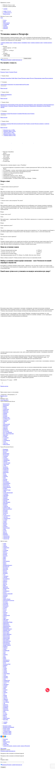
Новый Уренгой (7, 645)
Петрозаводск (6, 660)
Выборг (5, 406)
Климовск (5, 476)
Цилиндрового (33, 106)
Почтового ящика (25, 78)
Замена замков (6, 729)
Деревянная (3, 113)
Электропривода (11, 104)
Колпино (5, 416)
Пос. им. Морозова (7, 432)
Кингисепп (5, 412)
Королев (5, 480)
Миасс (4, 618)
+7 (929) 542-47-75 (7, 12)
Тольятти (5, 689)
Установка (11, 72)
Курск (4, 611)
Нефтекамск (6, 623)
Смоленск (5, 676)
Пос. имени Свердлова (8, 433)
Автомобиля (8, 78)
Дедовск (5, 457)
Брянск (4, 563)
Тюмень (5, 695)
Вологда (5, 570)
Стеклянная (19, 113)
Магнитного (39, 106)
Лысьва (5, 614)
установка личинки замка (6, 42)
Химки (4, 525)
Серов (4, 675)
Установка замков (7, 731)
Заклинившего (8, 94)
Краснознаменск (7, 487)
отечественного (4, 84)
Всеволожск (6, 405)
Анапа (4, 543)
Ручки (17, 104)
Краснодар (5, 604)
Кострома (5, 601)
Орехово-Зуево (6, 507)
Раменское (5, 513)
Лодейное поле (6, 418)
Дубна (4, 465)
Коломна (5, 479)
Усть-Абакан (6, 702)
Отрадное (5, 426)
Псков (4, 662)
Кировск (5, 414)
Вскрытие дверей (7, 734)
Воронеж (5, 572)
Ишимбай (5, 586)
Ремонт (15, 72)
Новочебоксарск (7, 641)
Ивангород (5, 410)
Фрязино (5, 523)
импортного (11, 84)
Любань (5, 421)
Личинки (3, 94)
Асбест (4, 549)
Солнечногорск (6, 518)
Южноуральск (6, 718)
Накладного (26, 106)
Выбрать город (4, 396)
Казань (4, 589)
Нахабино (5, 503)
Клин (4, 477)
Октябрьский (6, 650)
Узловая (5, 696)
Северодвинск (6, 673)
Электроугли (6, 538)
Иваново (5, 581)
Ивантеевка (6, 472)
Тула (4, 693)
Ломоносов (5, 420)
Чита (4, 711)
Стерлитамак (6, 681)
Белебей (5, 554)
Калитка (32, 113)
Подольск (5, 510)
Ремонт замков (6, 728)
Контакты (5, 28)
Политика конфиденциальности (8, 751)
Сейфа (12, 78)
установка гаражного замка (36, 42)
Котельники (6, 481)
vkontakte (5, 8)
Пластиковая (13, 113)
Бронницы (5, 449)
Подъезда (32, 78)
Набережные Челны (7, 622)
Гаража (19, 78)
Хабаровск (5, 704)
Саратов (5, 672)
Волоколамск (6, 453)
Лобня (4, 491)
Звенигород (6, 469)
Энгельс (5, 716)
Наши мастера (6, 741)
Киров (4, 597)
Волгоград (5, 569)
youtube (5, 723)
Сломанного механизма (6, 123)
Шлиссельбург (6, 444)
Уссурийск (5, 700)
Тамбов (5, 687)
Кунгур (5, 608)
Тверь (4, 688)
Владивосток (6, 566)
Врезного (16, 106)
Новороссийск (6, 638)
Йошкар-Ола (6, 588)
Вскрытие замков (7, 725)
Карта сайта (6, 744)
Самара (5, 669)
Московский (6, 499)
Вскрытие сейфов (7, 732)
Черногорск (6, 710)
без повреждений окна (19, 84)
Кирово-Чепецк (6, 599)
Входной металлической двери (19, 123)
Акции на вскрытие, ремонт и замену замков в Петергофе (16, 745)
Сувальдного (11, 106)
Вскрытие (3, 72)
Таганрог (5, 685)
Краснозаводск (6, 485)
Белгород (5, 553)
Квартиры (3, 78)
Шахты (5, 715)
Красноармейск (6, 483)
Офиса (16, 78)
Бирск (4, 559)
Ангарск (5, 546)
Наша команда (6, 22)
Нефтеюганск (6, 624)
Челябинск (5, 707)
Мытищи (5, 500)
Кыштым (5, 612)
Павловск (5, 428)
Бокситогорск (6, 403)
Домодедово (6, 464)
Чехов (4, 529)
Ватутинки (5, 450)
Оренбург (5, 654)
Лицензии (5, 27)
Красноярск (6, 605)
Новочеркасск (6, 642)
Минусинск (6, 619)
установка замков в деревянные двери (21, 42)
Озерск (4, 649)
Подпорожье (6, 431)
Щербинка (5, 534)
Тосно (4, 441)
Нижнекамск (6, 627)
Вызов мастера (6, 14)
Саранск (5, 670)
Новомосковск (6, 635)
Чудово (5, 530)
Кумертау (5, 607)
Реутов (4, 514)
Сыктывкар (6, 684)
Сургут (5, 683)
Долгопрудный (6, 462)
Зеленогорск (6, 409)
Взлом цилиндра (49, 78)
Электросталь (6, 537)
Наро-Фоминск (6, 502)
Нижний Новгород (7, 628)
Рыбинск (5, 665)
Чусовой (5, 714)
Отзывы (5, 25)
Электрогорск (6, 536)
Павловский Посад (7, 509)
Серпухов (5, 517)
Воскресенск (6, 454)
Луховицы (5, 494)
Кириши (5, 413)
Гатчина (5, 407)
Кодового (45, 106)
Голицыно (5, 456)
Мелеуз (5, 616)
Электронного (39, 104)
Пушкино (5, 511)
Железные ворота (26, 113)
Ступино (5, 519)
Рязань (4, 666)
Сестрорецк (6, 437)
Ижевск (5, 582)
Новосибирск (6, 639)
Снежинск (5, 677)
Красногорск (6, 484)
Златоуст (5, 580)
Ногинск (5, 504)
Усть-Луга (5, 443)
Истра (4, 473)
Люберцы (5, 496)
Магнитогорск (6, 615)
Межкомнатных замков (39, 78)
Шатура (5, 532)
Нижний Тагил (6, 630)
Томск (4, 691)
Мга (4, 422)
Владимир (5, 568)
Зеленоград (5, 471)
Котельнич (5, 603)
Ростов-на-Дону (7, 664)
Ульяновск (5, 699)
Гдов (4, 574)
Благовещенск (6, 561)
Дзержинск (5, 458)
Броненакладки (4, 104)
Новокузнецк (6, 633)
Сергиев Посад (6, 515)
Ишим (4, 585)
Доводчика (21, 104)
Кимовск (5, 596)
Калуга (4, 592)
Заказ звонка (3, 748)
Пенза (4, 657)
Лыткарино (5, 495)
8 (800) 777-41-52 (7, 11)
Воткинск (5, 573)
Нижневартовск (7, 626)
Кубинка (5, 488)
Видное (5, 452)
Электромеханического (48, 104)
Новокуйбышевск (7, 634)
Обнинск (5, 647)
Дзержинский (6, 460)
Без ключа (26, 84)
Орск (4, 656)
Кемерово (5, 595)
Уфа (4, 703)
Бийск (4, 557)
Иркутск (5, 584)
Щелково (5, 533)
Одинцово (5, 506)
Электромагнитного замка (30, 104)
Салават (5, 668)
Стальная (8, 113)
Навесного (21, 106)
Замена (7, 72)
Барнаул (5, 551)
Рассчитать (3, 85)
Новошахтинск (6, 643)
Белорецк (5, 555)
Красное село (6, 417)
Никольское (6, 425)
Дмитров (5, 461)
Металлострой (6, 424)
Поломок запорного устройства (42, 123)
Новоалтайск (6, 631)
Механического (4, 106)
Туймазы (5, 692)
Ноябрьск (5, 646)
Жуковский (5, 468)
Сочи (4, 679)
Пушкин (5, 436)
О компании (6, 24)
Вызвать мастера (4, 386)
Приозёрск (5, 435)
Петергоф (5, 429)
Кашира (5, 475)
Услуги (4, 20)
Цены (4, 21)
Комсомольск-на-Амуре (8, 600)
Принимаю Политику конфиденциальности (12, 59)
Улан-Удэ (5, 698)
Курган (5, 610)
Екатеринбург (6, 578)
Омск (4, 651)
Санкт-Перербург (5, 400)
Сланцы (5, 439)
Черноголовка (6, 527)
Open (2, 17)
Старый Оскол (6, 680)
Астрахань (5, 550)
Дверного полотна (30, 123)
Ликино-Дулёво (6, 490)
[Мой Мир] (5, 736)
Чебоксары (5, 706)
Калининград (6, 591)
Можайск (5, 498)
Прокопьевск (6, 661)
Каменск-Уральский (7, 593)
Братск (4, 562)
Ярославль (5, 719)
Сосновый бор (6, 440)
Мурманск (5, 620)
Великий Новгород (7, 565)
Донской (5, 577)
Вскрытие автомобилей (8, 727)
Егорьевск (5, 467)
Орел (4, 653)
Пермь (4, 658)
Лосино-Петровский (8, 492)
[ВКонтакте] (1, 736)
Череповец (5, 708)
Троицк (5, 521)
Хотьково (5, 526)
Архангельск (6, 547)
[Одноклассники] (3, 736)
